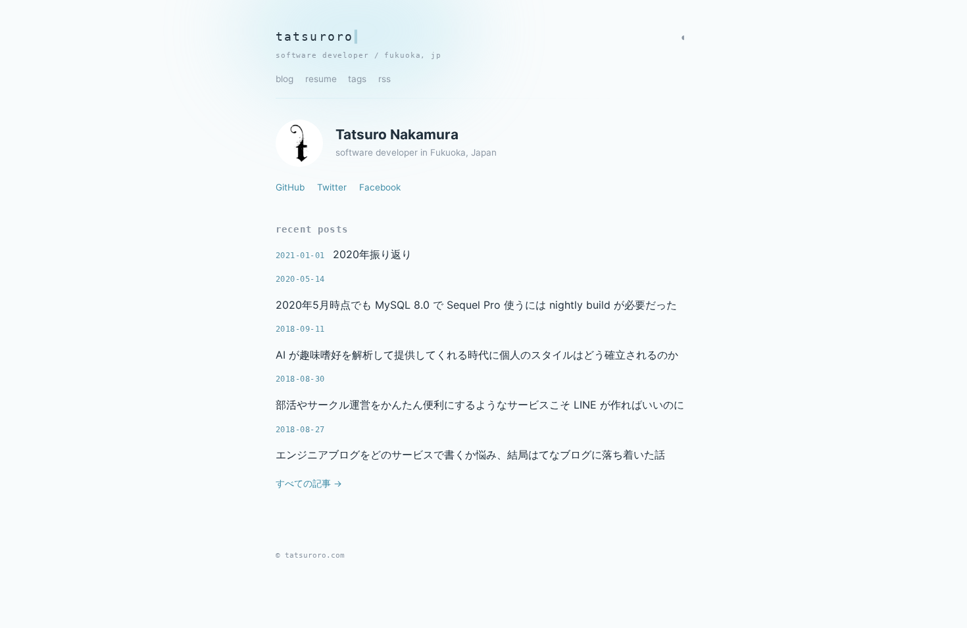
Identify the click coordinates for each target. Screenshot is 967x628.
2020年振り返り (372, 254)
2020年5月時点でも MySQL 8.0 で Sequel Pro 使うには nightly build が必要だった (476, 304)
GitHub (290, 187)
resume (321, 79)
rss (384, 79)
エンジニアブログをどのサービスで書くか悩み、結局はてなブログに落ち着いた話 (470, 454)
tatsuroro (314, 36)
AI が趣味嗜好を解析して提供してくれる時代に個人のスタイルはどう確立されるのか (477, 354)
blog (284, 79)
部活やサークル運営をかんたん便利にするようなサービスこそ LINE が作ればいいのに (480, 404)
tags (357, 79)
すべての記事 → (309, 483)
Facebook (380, 187)
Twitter (332, 187)
